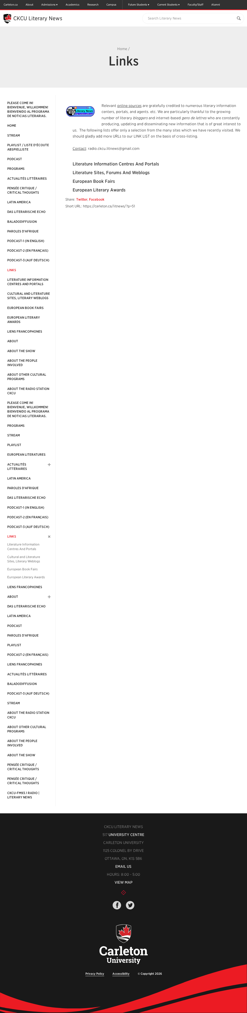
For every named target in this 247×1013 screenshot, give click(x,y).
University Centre (126, 835)
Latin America (19, 202)
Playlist (14, 445)
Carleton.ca (11, 4)
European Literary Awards (23, 320)
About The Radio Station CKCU (28, 391)
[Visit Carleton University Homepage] (123, 944)
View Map (123, 882)
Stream (13, 135)
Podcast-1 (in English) (25, 241)
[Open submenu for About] (49, 596)
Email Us (123, 866)
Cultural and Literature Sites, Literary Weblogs (28, 296)
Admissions (48, 4)
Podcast (14, 159)
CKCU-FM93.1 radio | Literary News (23, 795)
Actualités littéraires (27, 178)
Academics (72, 4)
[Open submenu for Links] (49, 537)
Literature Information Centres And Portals (27, 282)
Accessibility (121, 973)
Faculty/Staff (195, 4)
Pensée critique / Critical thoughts (23, 190)
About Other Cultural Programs (26, 377)
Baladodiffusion (22, 222)
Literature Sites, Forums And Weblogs (111, 172)
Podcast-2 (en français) (27, 250)
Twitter (81, 199)
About (29, 4)
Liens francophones (24, 331)
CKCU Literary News (37, 18)
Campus (111, 4)
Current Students (167, 4)
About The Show (21, 351)
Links (11, 270)
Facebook (96, 199)
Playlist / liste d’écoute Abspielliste (28, 147)
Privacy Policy (94, 973)
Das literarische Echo (26, 212)
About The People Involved (22, 363)
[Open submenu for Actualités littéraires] (49, 464)
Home (122, 49)
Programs (16, 169)
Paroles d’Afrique (23, 231)
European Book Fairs (25, 308)
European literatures (26, 454)
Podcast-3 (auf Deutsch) (28, 260)
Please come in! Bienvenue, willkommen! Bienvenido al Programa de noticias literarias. (28, 109)
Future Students (137, 4)
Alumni (215, 4)
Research (92, 4)
